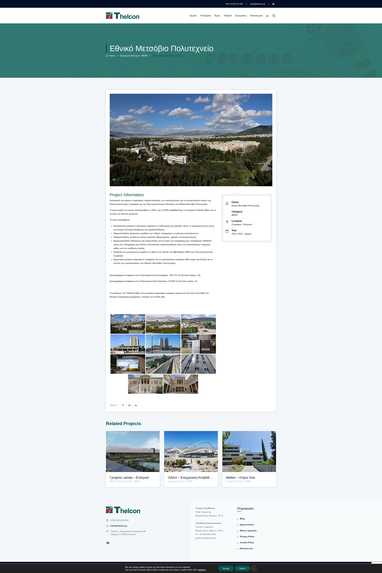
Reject (242, 568)
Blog (242, 518)
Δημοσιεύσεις (247, 524)
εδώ (163, 297)
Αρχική (193, 15)
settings (202, 570)
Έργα (217, 15)
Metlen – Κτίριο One (240, 477)
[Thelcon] (122, 15)
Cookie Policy (247, 542)
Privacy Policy (247, 536)
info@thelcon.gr (118, 526)
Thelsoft (227, 15)
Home (111, 55)
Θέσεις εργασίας (248, 530)
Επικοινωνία (256, 15)
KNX (112, 481)
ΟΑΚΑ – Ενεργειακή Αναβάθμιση (191, 477)
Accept (226, 568)
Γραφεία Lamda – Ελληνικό (129, 477)
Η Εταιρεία (205, 15)
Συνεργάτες (241, 15)
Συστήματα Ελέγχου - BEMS (127, 481)
